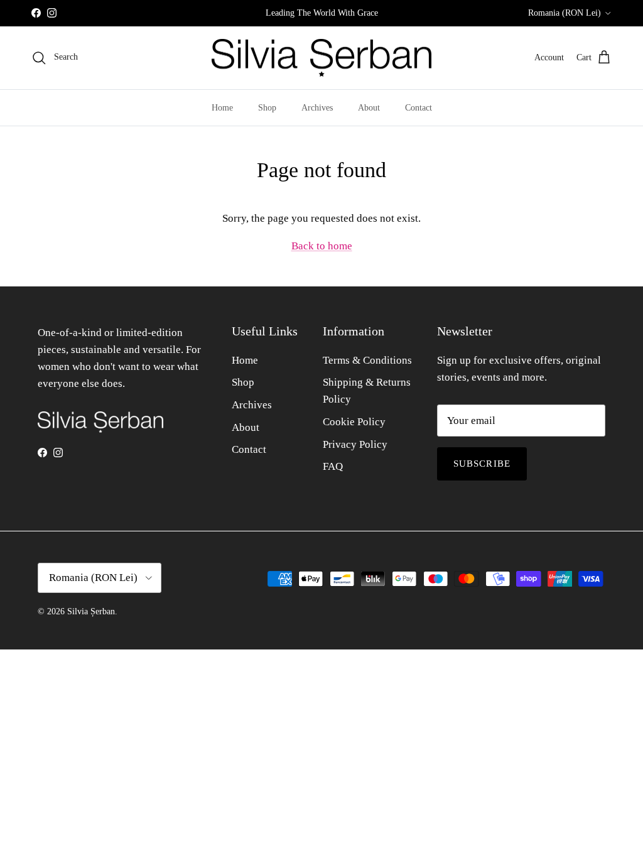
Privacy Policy (355, 444)
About (369, 107)
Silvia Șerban (91, 611)
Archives (317, 107)
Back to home (321, 246)
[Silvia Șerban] (321, 58)
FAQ (333, 466)
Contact (418, 107)
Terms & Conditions (367, 360)
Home (222, 107)
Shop (267, 107)
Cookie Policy (354, 422)
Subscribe (482, 464)
